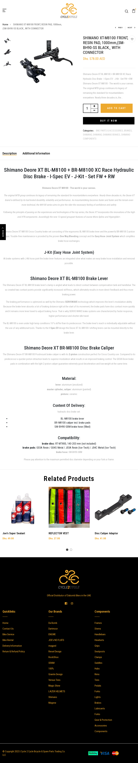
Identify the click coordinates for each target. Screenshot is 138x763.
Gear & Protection (103, 719)
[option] (7, 41)
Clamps (98, 657)
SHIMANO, (88, 134)
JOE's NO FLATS (56, 640)
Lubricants (100, 708)
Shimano (52, 697)
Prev (120, 28)
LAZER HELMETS (56, 691)
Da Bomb (52, 622)
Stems (98, 628)
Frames (98, 622)
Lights (98, 697)
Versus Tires (54, 680)
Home (5, 24)
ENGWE (52, 634)
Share (3, 233)
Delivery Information (12, 645)
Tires (97, 680)
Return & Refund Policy (14, 651)
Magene (52, 702)
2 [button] (71, 550)
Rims (97, 674)
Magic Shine (54, 685)
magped (52, 645)
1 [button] (67, 550)
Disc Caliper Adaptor (106, 533)
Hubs (97, 668)
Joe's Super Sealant (14, 533)
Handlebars (100, 634)
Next (130, 28)
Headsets (99, 640)
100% (51, 668)
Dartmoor (53, 628)
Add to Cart (116, 108)
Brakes (98, 702)
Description (10, 153)
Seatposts (100, 651)
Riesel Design (54, 651)
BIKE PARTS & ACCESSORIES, (110, 130)
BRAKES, (128, 130)
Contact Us (8, 628)
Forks (97, 691)
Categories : (88, 130)
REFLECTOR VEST (59, 533)
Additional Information (36, 153)
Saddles (98, 662)
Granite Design (55, 674)
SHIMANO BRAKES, (112, 134)
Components (101, 731)
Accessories (101, 725)
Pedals (98, 685)
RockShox (53, 657)
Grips (97, 645)
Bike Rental (8, 640)
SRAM (51, 662)
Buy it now (108, 120)
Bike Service (8, 634)
